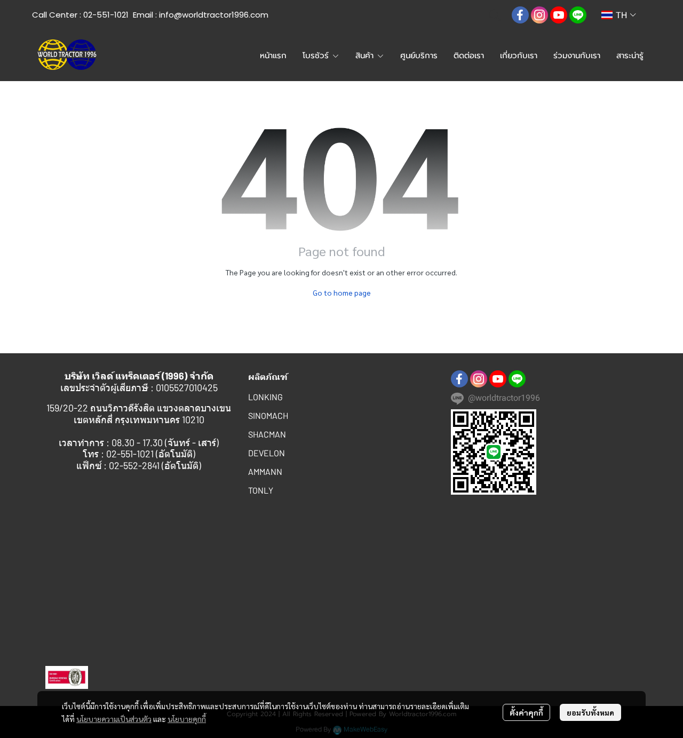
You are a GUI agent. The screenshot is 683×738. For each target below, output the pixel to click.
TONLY (260, 490)
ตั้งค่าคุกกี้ (526, 712)
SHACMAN (267, 434)
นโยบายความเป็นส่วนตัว (114, 719)
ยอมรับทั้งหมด (590, 712)
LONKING (265, 397)
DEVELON (266, 453)
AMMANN (265, 471)
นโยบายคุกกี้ (187, 719)
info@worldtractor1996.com (213, 14)
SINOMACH (268, 415)
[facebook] (520, 14)
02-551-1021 (106, 14)
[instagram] (539, 14)
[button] (495, 15)
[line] (577, 14)
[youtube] (558, 14)
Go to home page (342, 292)
